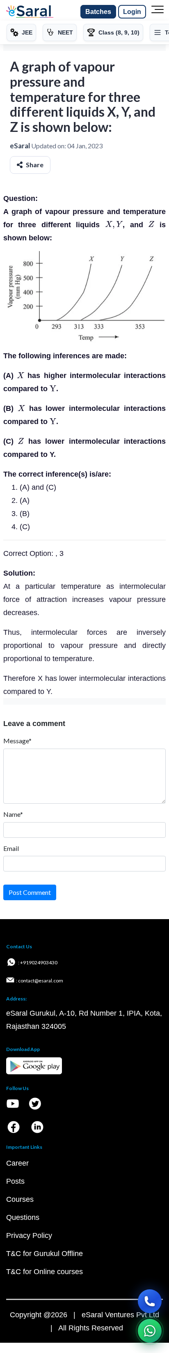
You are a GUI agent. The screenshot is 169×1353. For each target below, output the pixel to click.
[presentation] (114, 225)
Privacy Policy (29, 1235)
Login (132, 11)
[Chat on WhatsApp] (150, 1331)
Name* (13, 814)
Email (11, 848)
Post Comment (30, 892)
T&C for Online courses (44, 1272)
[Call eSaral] (150, 1301)
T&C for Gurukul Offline (44, 1253)
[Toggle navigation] (157, 12)
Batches (98, 11)
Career (17, 1163)
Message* (17, 740)
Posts (15, 1181)
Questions (22, 1217)
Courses (20, 1199)
